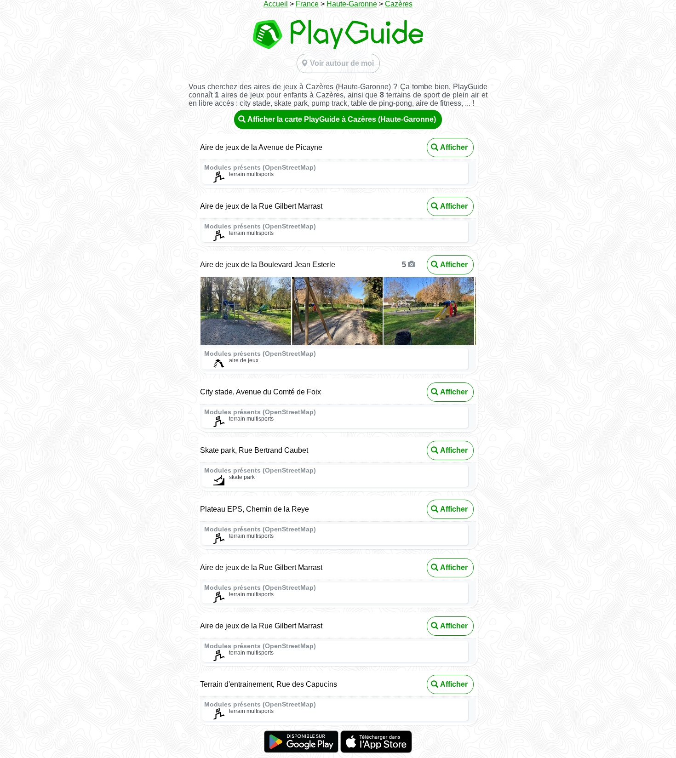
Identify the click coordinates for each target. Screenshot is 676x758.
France (307, 4)
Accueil (276, 4)
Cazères (398, 4)
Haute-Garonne (352, 4)
